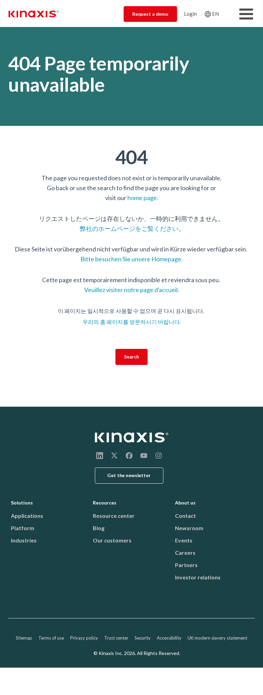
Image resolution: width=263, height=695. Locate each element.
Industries (24, 540)
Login (190, 14)
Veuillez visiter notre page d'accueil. (131, 289)
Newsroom (189, 528)
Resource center (114, 515)
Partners (186, 565)
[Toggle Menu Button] (246, 14)
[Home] (131, 437)
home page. (142, 197)
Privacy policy (84, 638)
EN (215, 14)
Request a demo (150, 14)
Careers (185, 552)
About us (185, 503)
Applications (27, 515)
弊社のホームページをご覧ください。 (132, 228)
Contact (185, 515)
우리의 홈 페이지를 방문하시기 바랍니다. (132, 321)
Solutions (22, 503)
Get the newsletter (129, 475)
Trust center (116, 638)
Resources (104, 503)
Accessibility (169, 638)
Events (183, 540)
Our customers (112, 540)
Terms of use (51, 638)
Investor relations (198, 577)
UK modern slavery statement (217, 638)
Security (143, 638)
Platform (22, 528)
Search (131, 356)
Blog (98, 528)
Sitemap (24, 638)
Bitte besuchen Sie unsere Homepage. (131, 259)
